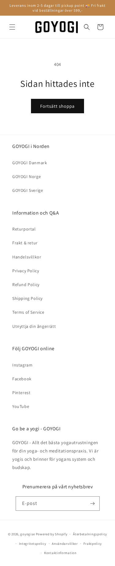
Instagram (22, 365)
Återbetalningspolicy (90, 534)
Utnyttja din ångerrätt (34, 326)
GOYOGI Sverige (27, 190)
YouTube (20, 406)
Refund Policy (26, 284)
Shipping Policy (27, 298)
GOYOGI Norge (26, 176)
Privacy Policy (25, 270)
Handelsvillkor (26, 257)
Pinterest (21, 392)
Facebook (22, 379)
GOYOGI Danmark (29, 162)
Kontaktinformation (60, 553)
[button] (12, 27)
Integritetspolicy (32, 543)
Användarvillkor (65, 543)
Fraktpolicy (92, 543)
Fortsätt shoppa (57, 106)
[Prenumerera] (92, 503)
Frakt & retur (25, 243)
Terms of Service (28, 312)
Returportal (24, 229)
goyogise (27, 534)
